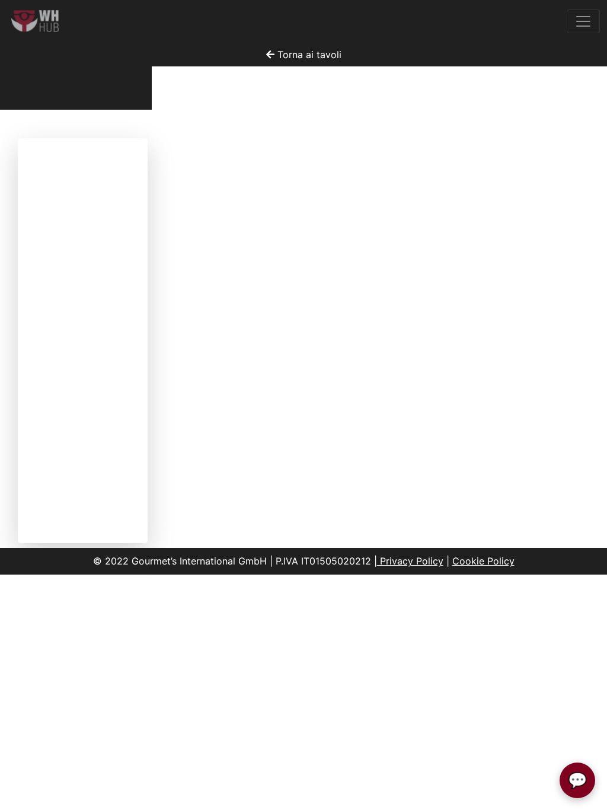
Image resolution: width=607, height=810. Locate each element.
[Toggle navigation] (583, 21)
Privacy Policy (410, 561)
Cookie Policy (483, 561)
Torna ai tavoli (307, 54)
